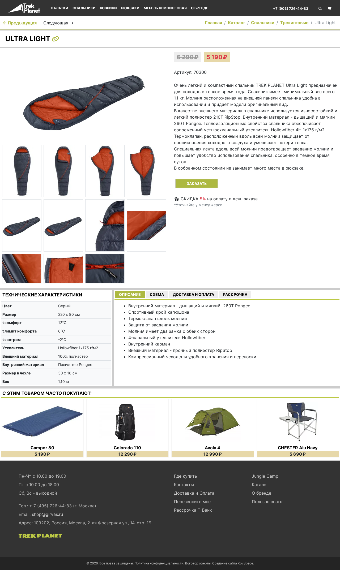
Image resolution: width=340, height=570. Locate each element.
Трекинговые (294, 22)
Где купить (185, 476)
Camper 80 (42, 447)
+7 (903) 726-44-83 (290, 8)
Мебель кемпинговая (165, 8)
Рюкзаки (130, 8)
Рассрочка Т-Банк (193, 510)
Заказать (197, 183)
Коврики (108, 8)
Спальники (84, 8)
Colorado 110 (127, 447)
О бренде (199, 8)
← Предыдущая (20, 22)
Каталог (236, 22)
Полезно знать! (267, 501)
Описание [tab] (130, 294)
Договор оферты (198, 563)
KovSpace (245, 563)
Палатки (59, 8)
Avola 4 (212, 447)
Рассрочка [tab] (235, 294)
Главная (213, 22)
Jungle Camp (265, 476)
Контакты (184, 484)
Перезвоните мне (192, 501)
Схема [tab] (157, 294)
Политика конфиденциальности (158, 563)
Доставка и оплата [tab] (193, 294)
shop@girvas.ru (47, 514)
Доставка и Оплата (194, 493)
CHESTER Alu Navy (297, 447)
